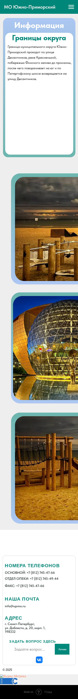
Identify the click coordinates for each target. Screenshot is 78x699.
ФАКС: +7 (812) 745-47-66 (24, 586)
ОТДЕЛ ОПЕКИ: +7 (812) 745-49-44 (31, 579)
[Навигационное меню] (71, 7)
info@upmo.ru (15, 606)
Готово (62, 649)
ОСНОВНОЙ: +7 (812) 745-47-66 (30, 573)
